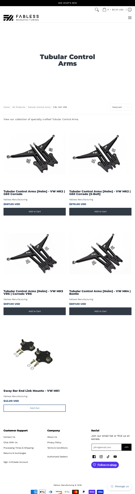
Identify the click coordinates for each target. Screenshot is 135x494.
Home (7, 107)
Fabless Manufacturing (15, 199)
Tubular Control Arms (39, 107)
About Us (52, 437)
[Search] (97, 9)
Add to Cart (35, 211)
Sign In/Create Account (16, 462)
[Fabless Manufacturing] (21, 17)
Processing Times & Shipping (19, 448)
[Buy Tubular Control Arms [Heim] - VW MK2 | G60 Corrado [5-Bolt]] (100, 154)
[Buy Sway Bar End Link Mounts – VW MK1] (35, 353)
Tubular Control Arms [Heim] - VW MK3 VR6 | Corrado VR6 (33, 293)
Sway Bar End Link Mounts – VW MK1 (32, 390)
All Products (18, 107)
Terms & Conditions (57, 448)
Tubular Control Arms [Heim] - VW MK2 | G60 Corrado (34, 193)
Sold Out (34, 408)
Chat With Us (10, 442)
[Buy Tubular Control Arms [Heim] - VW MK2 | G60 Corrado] (35, 154)
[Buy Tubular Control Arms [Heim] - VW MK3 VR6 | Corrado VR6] (35, 254)
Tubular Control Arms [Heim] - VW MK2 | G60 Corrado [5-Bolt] (100, 193)
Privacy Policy (54, 442)
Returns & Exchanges (15, 453)
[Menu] (129, 17)
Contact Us (9, 437)
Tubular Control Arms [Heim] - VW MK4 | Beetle (100, 293)
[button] (94, 456)
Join (126, 447)
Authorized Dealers (57, 456)
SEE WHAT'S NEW (67, 3)
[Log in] (129, 9)
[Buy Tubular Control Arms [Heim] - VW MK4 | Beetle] (100, 254)
